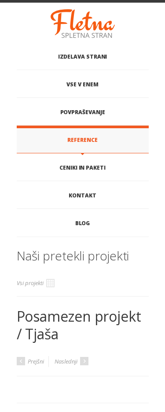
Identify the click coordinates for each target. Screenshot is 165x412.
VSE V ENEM (82, 84)
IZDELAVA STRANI (82, 56)
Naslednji (67, 361)
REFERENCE (82, 140)
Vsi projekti (31, 283)
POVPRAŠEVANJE (82, 112)
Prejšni (35, 361)
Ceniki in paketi (82, 167)
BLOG (82, 223)
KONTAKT (82, 195)
